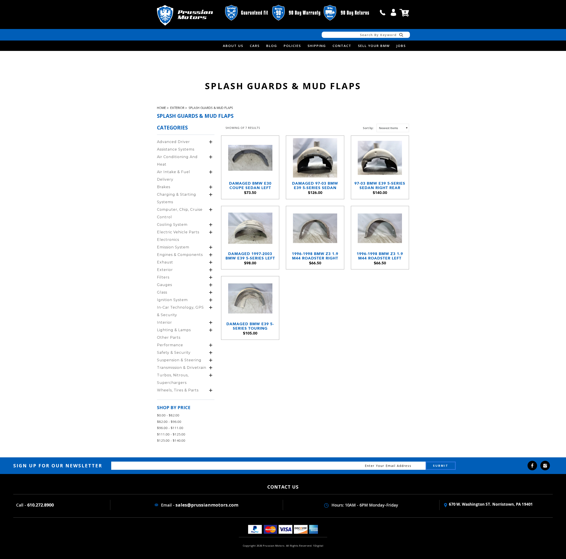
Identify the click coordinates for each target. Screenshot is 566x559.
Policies (292, 45)
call (382, 12)
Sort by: (368, 128)
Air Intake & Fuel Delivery (173, 176)
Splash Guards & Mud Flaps (211, 108)
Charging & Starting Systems (176, 198)
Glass (162, 292)
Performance (170, 345)
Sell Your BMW (374, 45)
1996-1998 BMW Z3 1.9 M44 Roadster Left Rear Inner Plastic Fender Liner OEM (380, 256)
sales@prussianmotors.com (207, 505)
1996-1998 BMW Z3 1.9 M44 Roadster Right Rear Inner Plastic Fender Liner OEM (315, 256)
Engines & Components (180, 255)
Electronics (168, 240)
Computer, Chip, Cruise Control (180, 213)
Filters (163, 277)
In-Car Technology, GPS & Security (180, 311)
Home (161, 108)
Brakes (163, 187)
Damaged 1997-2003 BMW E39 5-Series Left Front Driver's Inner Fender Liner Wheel (250, 256)
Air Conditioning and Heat (177, 160)
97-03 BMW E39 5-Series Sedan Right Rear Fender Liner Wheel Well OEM (379, 185)
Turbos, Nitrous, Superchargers (173, 379)
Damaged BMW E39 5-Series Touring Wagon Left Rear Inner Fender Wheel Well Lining (250, 326)
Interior (164, 322)
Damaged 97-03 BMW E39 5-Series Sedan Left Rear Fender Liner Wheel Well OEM (315, 185)
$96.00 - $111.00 (170, 428)
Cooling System (172, 224)
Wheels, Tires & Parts (178, 390)
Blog (271, 45)
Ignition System (172, 300)
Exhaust (165, 262)
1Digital (318, 545)
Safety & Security (174, 352)
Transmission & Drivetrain (181, 368)
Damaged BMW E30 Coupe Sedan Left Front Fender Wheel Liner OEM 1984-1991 (250, 185)
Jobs (401, 45)
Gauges (164, 285)
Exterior (177, 108)
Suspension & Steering (179, 360)
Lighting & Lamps (174, 330)
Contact (342, 45)
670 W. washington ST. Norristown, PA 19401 (491, 504)
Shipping (317, 45)
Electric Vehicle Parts (178, 232)
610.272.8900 (40, 505)
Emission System (173, 247)
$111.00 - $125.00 (171, 434)
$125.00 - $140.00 (171, 440)
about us (233, 45)
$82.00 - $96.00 (169, 421)
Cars (255, 45)
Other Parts (168, 337)
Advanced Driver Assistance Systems (175, 145)
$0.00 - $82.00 (168, 415)
